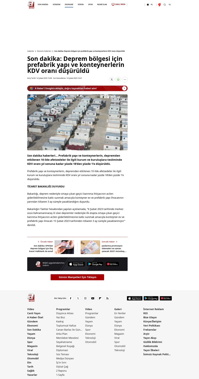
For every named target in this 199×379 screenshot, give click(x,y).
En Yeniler (120, 313)
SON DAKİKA (43, 4)
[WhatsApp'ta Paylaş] (118, 79)
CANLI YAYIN (120, 4)
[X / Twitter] (78, 298)
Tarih (30, 366)
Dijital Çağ (62, 366)
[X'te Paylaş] (111, 79)
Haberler (30, 51)
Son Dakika (34, 329)
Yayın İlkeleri (151, 350)
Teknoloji (32, 354)
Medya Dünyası (65, 358)
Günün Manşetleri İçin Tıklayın (77, 277)
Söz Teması (62, 354)
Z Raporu (61, 370)
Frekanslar (149, 329)
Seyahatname (64, 342)
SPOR (90, 4)
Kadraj (60, 321)
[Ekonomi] (136, 4)
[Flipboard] (100, 298)
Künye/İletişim (152, 321)
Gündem (32, 321)
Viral (30, 350)
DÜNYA (81, 4)
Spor (30, 342)
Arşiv (146, 333)
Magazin (32, 346)
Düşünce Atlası (65, 313)
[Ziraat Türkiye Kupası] (159, 4)
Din (29, 362)
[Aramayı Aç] (164, 4)
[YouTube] (92, 298)
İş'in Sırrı (61, 362)
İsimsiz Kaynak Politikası (157, 354)
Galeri (118, 309)
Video (30, 309)
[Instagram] (85, 298)
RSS (145, 313)
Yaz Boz (60, 317)
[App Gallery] (112, 264)
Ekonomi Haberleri (44, 51)
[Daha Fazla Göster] (125, 79)
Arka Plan (61, 333)
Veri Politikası (151, 325)
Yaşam (31, 333)
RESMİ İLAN (102, 4)
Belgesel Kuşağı (65, 346)
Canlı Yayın (33, 313)
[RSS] (107, 298)
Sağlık (30, 370)
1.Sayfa (60, 374)
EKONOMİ (69, 4)
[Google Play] (95, 264)
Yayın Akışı (149, 337)
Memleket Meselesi (67, 337)
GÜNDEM (56, 4)
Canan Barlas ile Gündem (70, 329)
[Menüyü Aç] (169, 4)
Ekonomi (32, 325)
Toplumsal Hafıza (66, 325)
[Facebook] (70, 298)
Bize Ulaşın (150, 317)
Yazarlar (32, 374)
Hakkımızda (150, 346)
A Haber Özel (35, 317)
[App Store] (76, 264)
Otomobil (33, 358)
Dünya (31, 337)
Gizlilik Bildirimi (152, 342)
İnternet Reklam (153, 309)
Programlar (63, 309)
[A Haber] (30, 5)
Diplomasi (62, 350)
